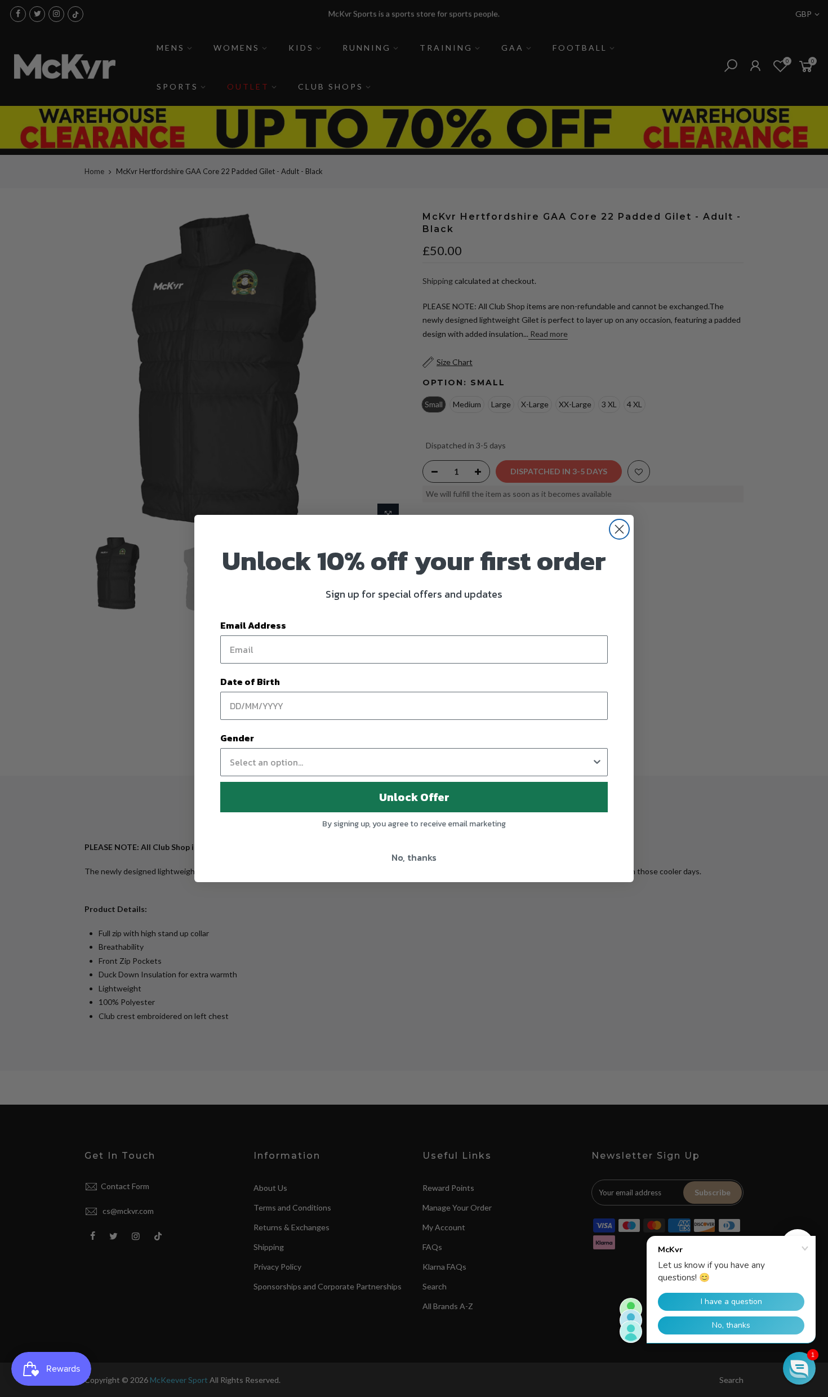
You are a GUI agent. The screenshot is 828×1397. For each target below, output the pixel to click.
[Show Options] (597, 762)
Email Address (253, 625)
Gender (237, 738)
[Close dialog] (619, 529)
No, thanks (414, 857)
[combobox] (410, 762)
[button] (799, 1368)
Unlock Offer (414, 797)
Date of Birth (250, 681)
